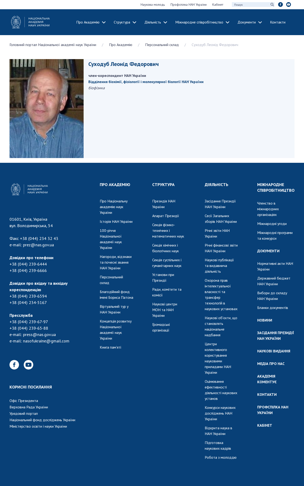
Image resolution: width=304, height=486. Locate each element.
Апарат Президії (165, 215)
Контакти (277, 22)
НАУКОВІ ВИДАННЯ (273, 351)
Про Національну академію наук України (114, 207)
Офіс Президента (24, 400)
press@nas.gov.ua (39, 334)
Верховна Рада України (29, 407)
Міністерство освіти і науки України (38, 426)
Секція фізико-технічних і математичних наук (168, 230)
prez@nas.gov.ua (38, 245)
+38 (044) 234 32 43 (39, 238)
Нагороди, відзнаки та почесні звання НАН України (116, 262)
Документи (247, 22)
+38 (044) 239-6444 (28, 264)
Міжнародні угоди (272, 223)
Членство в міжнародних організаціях (268, 209)
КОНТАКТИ (267, 394)
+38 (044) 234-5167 (28, 302)
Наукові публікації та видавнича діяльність (219, 265)
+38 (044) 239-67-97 (29, 321)
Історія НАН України (116, 221)
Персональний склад (162, 44)
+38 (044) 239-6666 (28, 270)
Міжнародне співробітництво (199, 22)
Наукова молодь (153, 4)
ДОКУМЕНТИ (268, 250)
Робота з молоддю (221, 457)
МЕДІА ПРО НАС (271, 363)
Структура (122, 22)
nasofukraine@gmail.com (46, 341)
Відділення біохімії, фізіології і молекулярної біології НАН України (146, 81)
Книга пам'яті (110, 347)
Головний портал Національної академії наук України (53, 44)
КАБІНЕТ (264, 425)
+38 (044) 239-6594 (28, 296)
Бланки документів (272, 307)
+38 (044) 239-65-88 (29, 328)
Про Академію (88, 22)
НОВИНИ (264, 320)
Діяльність (152, 22)
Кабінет (217, 4)
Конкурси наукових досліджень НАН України (220, 413)
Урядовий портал (24, 413)
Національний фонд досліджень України (42, 419)
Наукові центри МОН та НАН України (164, 310)
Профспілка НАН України (189, 4)
